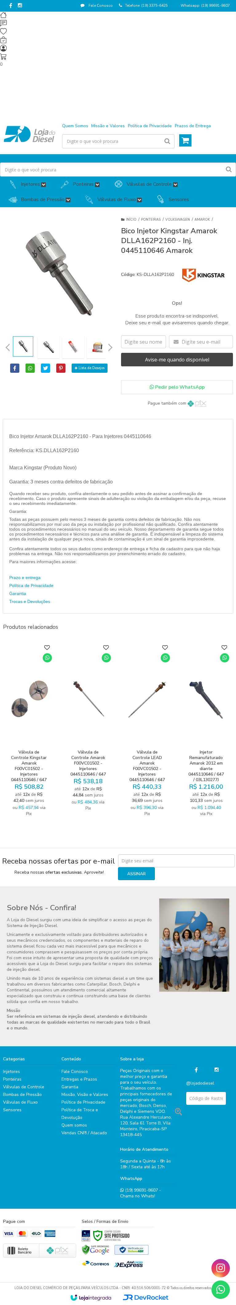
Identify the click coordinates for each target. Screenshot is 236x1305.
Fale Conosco (100, 5)
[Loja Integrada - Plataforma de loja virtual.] (91, 1297)
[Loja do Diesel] (29, 134)
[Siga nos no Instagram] (20, 5)
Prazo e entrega (25, 577)
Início (131, 219)
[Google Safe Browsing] (95, 1249)
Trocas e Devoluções (29, 601)
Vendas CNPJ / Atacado (84, 1133)
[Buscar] (167, 141)
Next (110, 346)
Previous (7, 347)
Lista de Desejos (91, 368)
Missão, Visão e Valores (84, 1094)
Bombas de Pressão (22, 1094)
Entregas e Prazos (79, 1079)
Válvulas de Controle (23, 1087)
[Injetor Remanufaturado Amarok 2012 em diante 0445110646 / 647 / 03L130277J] (206, 732)
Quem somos (74, 1125)
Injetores (11, 1071)
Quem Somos (75, 126)
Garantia (17, 593)
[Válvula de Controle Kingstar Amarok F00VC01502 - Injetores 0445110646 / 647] (29, 732)
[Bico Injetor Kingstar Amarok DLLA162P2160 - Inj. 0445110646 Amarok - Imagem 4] (98, 347)
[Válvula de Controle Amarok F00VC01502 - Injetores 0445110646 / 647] (88, 732)
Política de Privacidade (150, 126)
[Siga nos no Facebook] (10, 6)
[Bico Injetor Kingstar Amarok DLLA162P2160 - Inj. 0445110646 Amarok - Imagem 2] (48, 347)
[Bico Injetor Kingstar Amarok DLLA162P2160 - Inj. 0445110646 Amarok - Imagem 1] (23, 346)
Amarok (202, 219)
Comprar (33, 786)
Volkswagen (177, 219)
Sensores (12, 1110)
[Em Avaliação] (86, 1235)
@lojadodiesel (200, 1083)
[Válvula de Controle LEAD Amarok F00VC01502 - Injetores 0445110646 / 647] (147, 732)
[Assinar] (136, 873)
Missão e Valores (108, 126)
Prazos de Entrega (193, 126)
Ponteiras (151, 219)
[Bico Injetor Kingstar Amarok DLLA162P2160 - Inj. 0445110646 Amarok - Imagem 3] (73, 347)
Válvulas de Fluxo (20, 1102)
